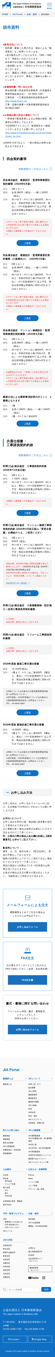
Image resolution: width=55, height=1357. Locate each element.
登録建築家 (7, 1153)
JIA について (34, 1078)
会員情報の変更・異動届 (12, 1201)
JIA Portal (11, 1069)
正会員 (5, 1175)
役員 (30, 1108)
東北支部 (6, 1248)
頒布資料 (31, 1219)
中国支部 (6, 1266)
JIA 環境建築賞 (34, 1151)
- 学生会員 (8, 1195)
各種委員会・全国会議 (12, 1149)
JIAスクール (7, 1231)
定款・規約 (32, 1115)
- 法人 (6, 1190)
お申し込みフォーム (27, 926)
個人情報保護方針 (35, 1251)
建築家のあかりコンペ (37, 1158)
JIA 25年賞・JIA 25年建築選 (39, 1148)
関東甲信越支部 (9, 1252)
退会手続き (7, 1204)
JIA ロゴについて (35, 1119)
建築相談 (6, 1135)
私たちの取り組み (11, 1130)
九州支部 (6, 1273)
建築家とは (8, 1078)
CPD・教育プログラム (13, 1213)
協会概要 (31, 1087)
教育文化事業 (8, 1142)
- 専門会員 (8, 1181)
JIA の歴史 (32, 1091)
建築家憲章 (32, 1094)
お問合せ (31, 1248)
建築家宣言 (32, 1098)
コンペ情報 (32, 1185)
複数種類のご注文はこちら (33, 169)
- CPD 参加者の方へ (12, 1224)
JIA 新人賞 (32, 1144)
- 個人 (6, 1193)
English (31, 1255)
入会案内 (7, 1169)
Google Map (39, 1339)
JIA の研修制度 (9, 1146)
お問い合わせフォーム (27, 1029)
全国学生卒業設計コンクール (39, 1155)
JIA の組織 (32, 1105)
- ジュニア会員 (9, 1183)
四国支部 (6, 1270)
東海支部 (6, 1256)
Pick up (31, 1175)
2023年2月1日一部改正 (16, 582)
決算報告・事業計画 (36, 1122)
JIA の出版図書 (34, 1222)
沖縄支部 (6, 1277)
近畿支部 (6, 1263)
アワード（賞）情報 (36, 1189)
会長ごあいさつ (34, 1084)
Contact (15, 1339)
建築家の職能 (33, 1101)
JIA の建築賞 (34, 1130)
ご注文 (27, 243)
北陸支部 (6, 1259)
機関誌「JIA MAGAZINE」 (38, 1226)
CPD (5, 1219)
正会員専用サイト (35, 1259)
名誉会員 (31, 1112)
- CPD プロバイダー (12, 1227)
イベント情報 (33, 1182)
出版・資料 (33, 1213)
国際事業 (6, 1139)
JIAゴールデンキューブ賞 (38, 1162)
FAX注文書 (27, 980)
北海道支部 (7, 1245)
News (30, 1178)
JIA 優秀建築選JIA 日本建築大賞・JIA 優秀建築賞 (40, 1138)
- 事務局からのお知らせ (13, 1221)
